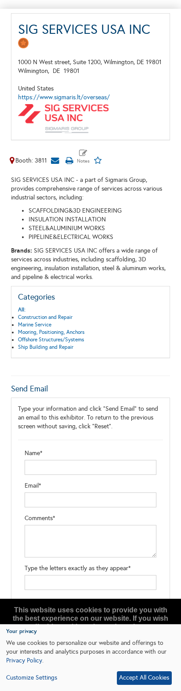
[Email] (55, 160)
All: (21, 309)
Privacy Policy (24, 660)
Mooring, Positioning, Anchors (51, 332)
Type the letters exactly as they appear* (78, 568)
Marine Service (34, 325)
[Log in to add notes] (83, 157)
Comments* (40, 518)
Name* (34, 453)
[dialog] (90, 657)
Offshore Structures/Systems (51, 339)
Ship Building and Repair (45, 347)
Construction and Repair (45, 317)
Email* (33, 485)
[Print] (69, 160)
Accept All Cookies (144, 677)
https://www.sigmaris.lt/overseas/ (64, 97)
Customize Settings (31, 677)
